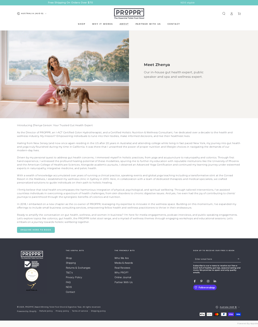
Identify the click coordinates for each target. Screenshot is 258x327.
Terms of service (80, 311)
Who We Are (122, 258)
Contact (70, 291)
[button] (224, 13)
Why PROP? (121, 272)
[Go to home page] (129, 13)
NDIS (69, 287)
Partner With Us (124, 282)
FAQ (68, 282)
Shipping (71, 262)
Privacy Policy (74, 277)
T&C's (69, 272)
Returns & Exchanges (78, 267)
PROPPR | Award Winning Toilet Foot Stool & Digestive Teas (53, 307)
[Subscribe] (239, 259)
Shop (69, 258)
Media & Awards (124, 262)
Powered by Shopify (27, 311)
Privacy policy (62, 311)
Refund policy (46, 311)
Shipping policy (98, 311)
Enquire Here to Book (36, 230)
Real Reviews (122, 267)
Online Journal (123, 277)
